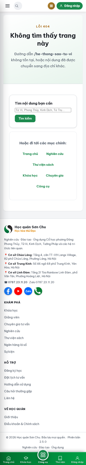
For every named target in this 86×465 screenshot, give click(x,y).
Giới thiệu (11, 417)
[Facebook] (8, 291)
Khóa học (30, 175)
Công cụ (43, 186)
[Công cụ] (51, 5)
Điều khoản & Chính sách (21, 424)
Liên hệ (9, 398)
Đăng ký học (13, 371)
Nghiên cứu (54, 154)
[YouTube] (18, 291)
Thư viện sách (43, 165)
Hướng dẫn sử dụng (17, 384)
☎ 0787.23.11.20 (15, 282)
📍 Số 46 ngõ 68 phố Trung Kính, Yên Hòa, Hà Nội (40, 265)
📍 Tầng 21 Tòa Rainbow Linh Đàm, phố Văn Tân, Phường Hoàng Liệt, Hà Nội (40, 274)
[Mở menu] (7, 6)
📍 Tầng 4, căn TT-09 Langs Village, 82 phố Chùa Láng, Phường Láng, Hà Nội (40, 256)
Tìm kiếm (25, 118)
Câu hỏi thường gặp (18, 391)
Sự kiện (9, 352)
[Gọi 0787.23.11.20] (38, 291)
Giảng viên (11, 317)
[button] (17, 6)
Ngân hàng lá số (15, 345)
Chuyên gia (54, 175)
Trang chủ (30, 154)
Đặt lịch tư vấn (14, 377)
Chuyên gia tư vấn (17, 324)
